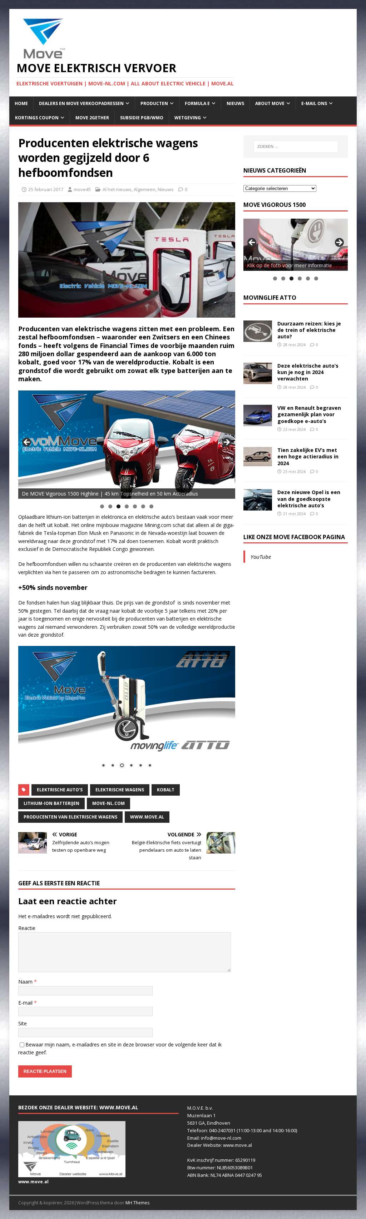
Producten (154, 103)
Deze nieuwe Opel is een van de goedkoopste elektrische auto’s (308, 498)
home (21, 103)
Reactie (26, 928)
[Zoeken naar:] (296, 146)
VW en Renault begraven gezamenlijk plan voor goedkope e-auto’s (309, 414)
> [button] (226, 442)
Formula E (197, 103)
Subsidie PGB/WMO (141, 118)
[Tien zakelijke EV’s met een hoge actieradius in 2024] (257, 461)
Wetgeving (187, 118)
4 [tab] (127, 506)
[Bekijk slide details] (126, 444)
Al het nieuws (117, 189)
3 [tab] (118, 506)
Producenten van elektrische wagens (70, 817)
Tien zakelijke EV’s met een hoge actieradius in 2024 (307, 456)
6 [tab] (143, 506)
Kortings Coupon (37, 118)
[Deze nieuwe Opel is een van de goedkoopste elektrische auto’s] (257, 506)
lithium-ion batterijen (51, 803)
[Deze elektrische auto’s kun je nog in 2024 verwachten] (257, 380)
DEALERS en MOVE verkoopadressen (81, 103)
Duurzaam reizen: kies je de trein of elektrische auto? (309, 330)
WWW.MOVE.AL (147, 817)
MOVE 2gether (92, 118)
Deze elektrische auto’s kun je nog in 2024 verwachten (307, 372)
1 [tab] (102, 506)
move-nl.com (108, 803)
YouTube (261, 556)
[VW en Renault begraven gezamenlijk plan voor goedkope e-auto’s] (257, 422)
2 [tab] (110, 506)
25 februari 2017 (45, 189)
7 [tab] (151, 506)
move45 (82, 189)
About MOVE (270, 103)
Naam (26, 981)
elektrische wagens (119, 790)
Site (22, 1023)
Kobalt (165, 790)
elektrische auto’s (60, 790)
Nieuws (235, 103)
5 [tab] (135, 506)
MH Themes (137, 1203)
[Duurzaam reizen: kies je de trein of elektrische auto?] (257, 337)
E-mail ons (314, 103)
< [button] (27, 442)
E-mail (26, 1002)
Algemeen (144, 189)
